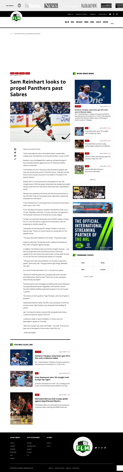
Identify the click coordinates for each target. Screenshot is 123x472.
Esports (49, 443)
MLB (67, 22)
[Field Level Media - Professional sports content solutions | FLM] (16, 17)
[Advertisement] (61, 53)
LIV (28, 455)
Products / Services (81, 14)
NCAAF (79, 22)
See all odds (88, 276)
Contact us (93, 14)
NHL (92, 22)
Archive (12, 443)
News (12, 73)
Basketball (13, 452)
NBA (86, 22)
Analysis (29, 449)
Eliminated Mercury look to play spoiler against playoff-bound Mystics (51, 400)
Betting (29, 443)
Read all (93, 179)
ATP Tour (38, 351)
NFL (72, 22)
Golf (98, 22)
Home (11, 33)
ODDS (105, 22)
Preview (22, 73)
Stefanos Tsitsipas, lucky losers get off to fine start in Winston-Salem (52, 357)
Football (12, 446)
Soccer (49, 446)
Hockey (12, 458)
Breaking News (31, 446)
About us (70, 14)
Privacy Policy (103, 14)
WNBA (37, 394)
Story (27, 73)
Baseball (12, 449)
